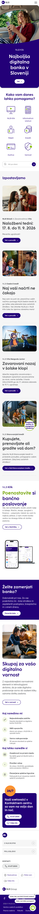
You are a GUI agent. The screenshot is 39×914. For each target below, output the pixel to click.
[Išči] (34, 164)
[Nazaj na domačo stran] (5, 2)
